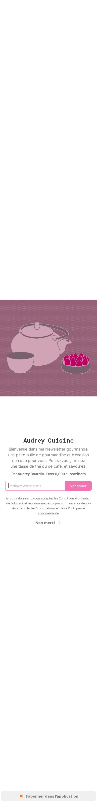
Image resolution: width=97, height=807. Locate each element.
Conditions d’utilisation (75, 498)
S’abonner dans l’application (52, 796)
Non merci (45, 522)
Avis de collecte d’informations (33, 508)
